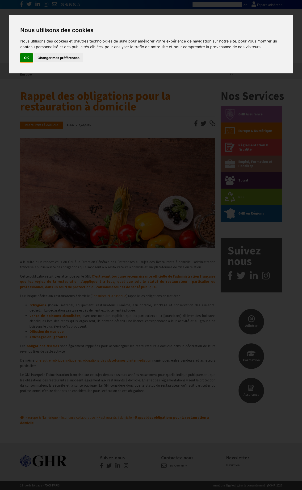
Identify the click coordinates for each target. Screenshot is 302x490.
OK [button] (26, 58)
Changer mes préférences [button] (59, 58)
